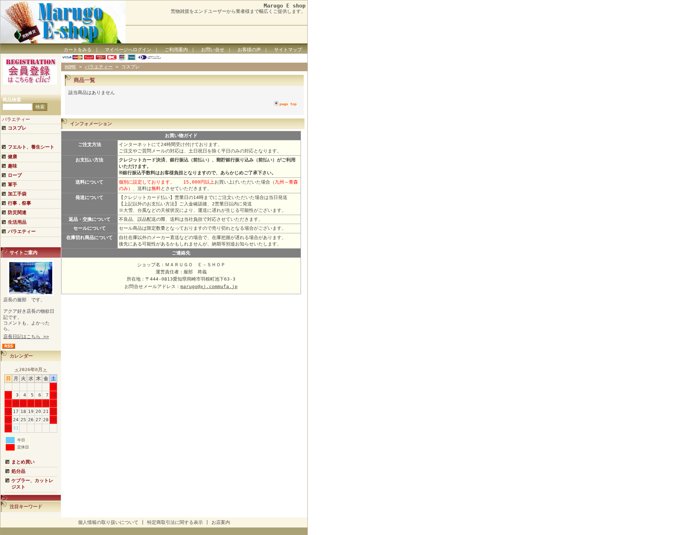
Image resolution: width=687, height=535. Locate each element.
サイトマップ (288, 49)
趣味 (12, 166)
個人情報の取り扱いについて (108, 522)
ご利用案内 (176, 49)
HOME (70, 66)
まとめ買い (23, 462)
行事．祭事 (19, 203)
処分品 (18, 471)
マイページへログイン (128, 49)
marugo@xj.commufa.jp (209, 286)
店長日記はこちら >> (26, 336)
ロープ (15, 175)
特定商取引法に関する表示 (175, 522)
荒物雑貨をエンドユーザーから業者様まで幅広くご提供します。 (238, 11)
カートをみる (78, 49)
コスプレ (17, 128)
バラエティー (16, 119)
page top (288, 104)
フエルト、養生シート (31, 147)
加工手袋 (17, 193)
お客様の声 (249, 49)
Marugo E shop (285, 6)
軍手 (12, 184)
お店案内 (220, 522)
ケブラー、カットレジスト (32, 484)
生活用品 (17, 222)
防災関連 (17, 212)
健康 (12, 156)
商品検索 (12, 99)
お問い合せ (212, 49)
